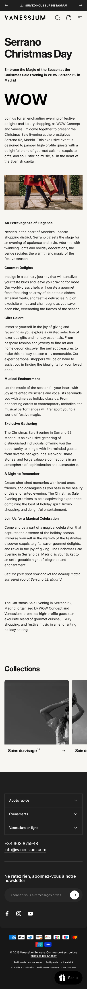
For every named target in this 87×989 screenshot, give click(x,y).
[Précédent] (6, 5)
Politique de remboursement (28, 962)
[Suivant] (81, 5)
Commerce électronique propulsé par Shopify (54, 954)
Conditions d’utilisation (22, 967)
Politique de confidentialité (59, 962)
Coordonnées (69, 967)
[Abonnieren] (74, 894)
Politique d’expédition (48, 967)
